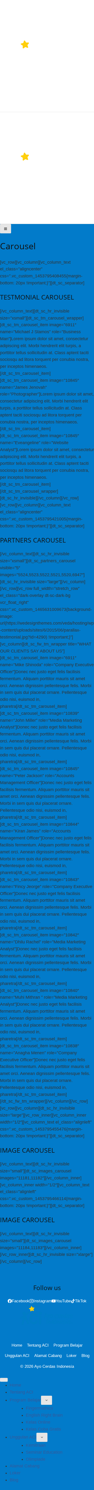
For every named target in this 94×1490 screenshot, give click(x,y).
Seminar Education (44, 1452)
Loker (72, 1355)
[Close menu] (4, 1380)
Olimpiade (35, 1459)
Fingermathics (39, 1408)
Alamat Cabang (48, 1355)
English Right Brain (44, 1415)
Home (17, 1345)
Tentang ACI (38, 1345)
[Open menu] (5, 228)
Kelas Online (38, 1422)
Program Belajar (68, 1345)
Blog (85, 1355)
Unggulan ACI (17, 1355)
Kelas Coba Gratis (43, 1429)
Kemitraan (36, 1445)
